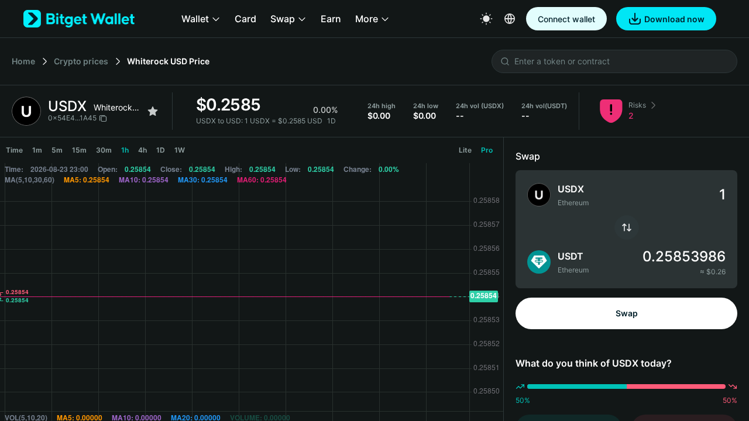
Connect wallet (566, 19)
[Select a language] (510, 19)
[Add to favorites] (152, 111)
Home (23, 61)
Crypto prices (81, 61)
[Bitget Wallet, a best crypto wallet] (79, 18)
